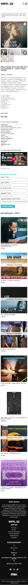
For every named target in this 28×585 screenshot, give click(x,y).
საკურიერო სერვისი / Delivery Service (10, 198)
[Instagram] (14, 569)
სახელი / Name (5, 177)
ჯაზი (21, 124)
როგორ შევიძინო (14, 533)
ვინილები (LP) (11, 14)
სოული (17, 14)
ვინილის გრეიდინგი (14, 531)
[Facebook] (10, 569)
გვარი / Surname (5, 182)
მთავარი (3, 14)
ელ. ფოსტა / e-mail (6, 188)
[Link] (17, 569)
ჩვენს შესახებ (14, 535)
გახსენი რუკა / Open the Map (14, 563)
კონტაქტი (14, 537)
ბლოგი (14, 529)
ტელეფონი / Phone (5, 193)
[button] (23, 3)
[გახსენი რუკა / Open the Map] (14, 561)
